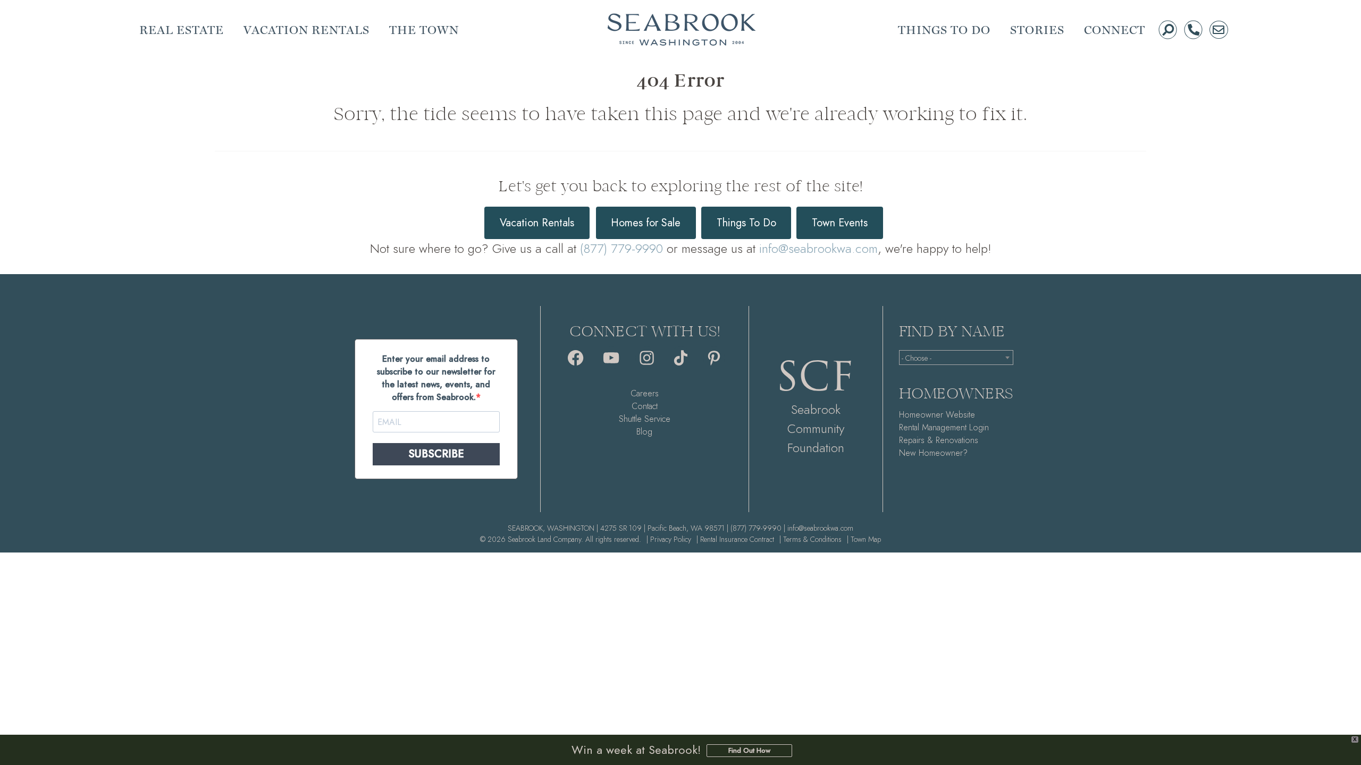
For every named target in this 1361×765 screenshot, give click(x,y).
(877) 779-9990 (621, 248)
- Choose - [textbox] (916, 358)
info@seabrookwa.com (818, 248)
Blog (644, 432)
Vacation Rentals (537, 223)
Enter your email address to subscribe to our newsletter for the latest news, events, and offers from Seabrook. (436, 378)
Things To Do (746, 223)
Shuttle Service (644, 419)
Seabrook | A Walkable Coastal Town (681, 29)
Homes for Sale (645, 223)
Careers (645, 393)
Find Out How (749, 750)
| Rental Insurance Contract (735, 539)
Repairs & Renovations (938, 440)
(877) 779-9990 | (757, 528)
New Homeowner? (933, 453)
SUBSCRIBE (436, 454)
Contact (645, 406)
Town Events (840, 223)
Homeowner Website (937, 415)
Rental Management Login (944, 427)
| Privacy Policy (668, 539)
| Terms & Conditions (810, 539)
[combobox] (956, 357)
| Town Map (864, 539)
